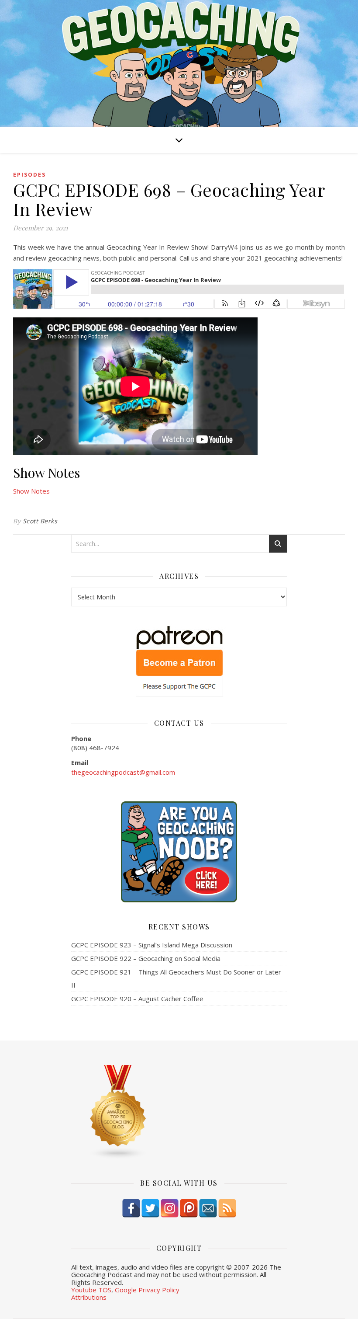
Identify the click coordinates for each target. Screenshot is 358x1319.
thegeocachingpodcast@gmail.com (123, 772)
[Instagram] (169, 1208)
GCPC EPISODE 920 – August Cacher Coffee (137, 998)
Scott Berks (40, 521)
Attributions (89, 1297)
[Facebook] (131, 1208)
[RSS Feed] (227, 1208)
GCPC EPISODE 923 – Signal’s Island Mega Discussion (151, 944)
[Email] (208, 1208)
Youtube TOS (91, 1289)
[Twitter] (150, 1208)
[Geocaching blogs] (179, 1112)
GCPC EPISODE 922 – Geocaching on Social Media (145, 958)
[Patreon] (188, 1208)
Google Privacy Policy (147, 1289)
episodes (29, 174)
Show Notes (31, 491)
